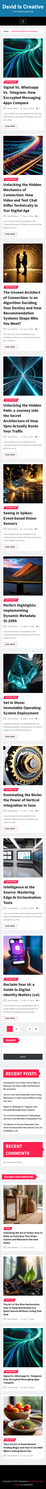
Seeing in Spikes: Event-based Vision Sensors (19, 518)
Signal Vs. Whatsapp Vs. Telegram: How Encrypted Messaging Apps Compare (22, 1379)
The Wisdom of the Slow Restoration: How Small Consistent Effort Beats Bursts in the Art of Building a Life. (22, 1127)
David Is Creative (23, 7)
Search (11, 1040)
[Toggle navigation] (23, 21)
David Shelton (12, 108)
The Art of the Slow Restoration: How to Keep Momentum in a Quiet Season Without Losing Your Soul (22, 1098)
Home (6, 31)
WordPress (33, 1481)
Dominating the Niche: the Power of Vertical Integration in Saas (22, 800)
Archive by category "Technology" (24, 31)
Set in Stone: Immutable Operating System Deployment (22, 707)
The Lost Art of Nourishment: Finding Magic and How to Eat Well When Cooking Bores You (23, 1447)
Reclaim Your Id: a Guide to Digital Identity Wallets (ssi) (21, 989)
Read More (10, 126)
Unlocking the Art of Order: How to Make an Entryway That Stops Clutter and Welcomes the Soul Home (21, 1086)
